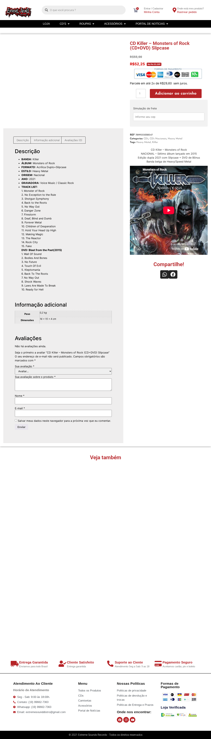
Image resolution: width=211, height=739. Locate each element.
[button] (164, 274)
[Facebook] (119, 720)
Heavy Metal (175, 139)
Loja (46, 23)
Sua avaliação (24, 366)
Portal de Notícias (150, 23)
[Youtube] (132, 720)
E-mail (20, 408)
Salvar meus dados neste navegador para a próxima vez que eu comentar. (64, 420)
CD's (146, 139)
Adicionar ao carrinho (175, 94)
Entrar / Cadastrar (153, 8)
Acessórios (113, 23)
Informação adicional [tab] (47, 140)
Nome (19, 395)
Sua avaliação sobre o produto (35, 377)
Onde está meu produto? (190, 8)
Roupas (85, 23)
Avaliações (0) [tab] (73, 140)
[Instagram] (126, 720)
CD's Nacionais (158, 139)
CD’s (63, 23)
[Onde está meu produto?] (174, 10)
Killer (155, 142)
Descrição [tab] (23, 140)
